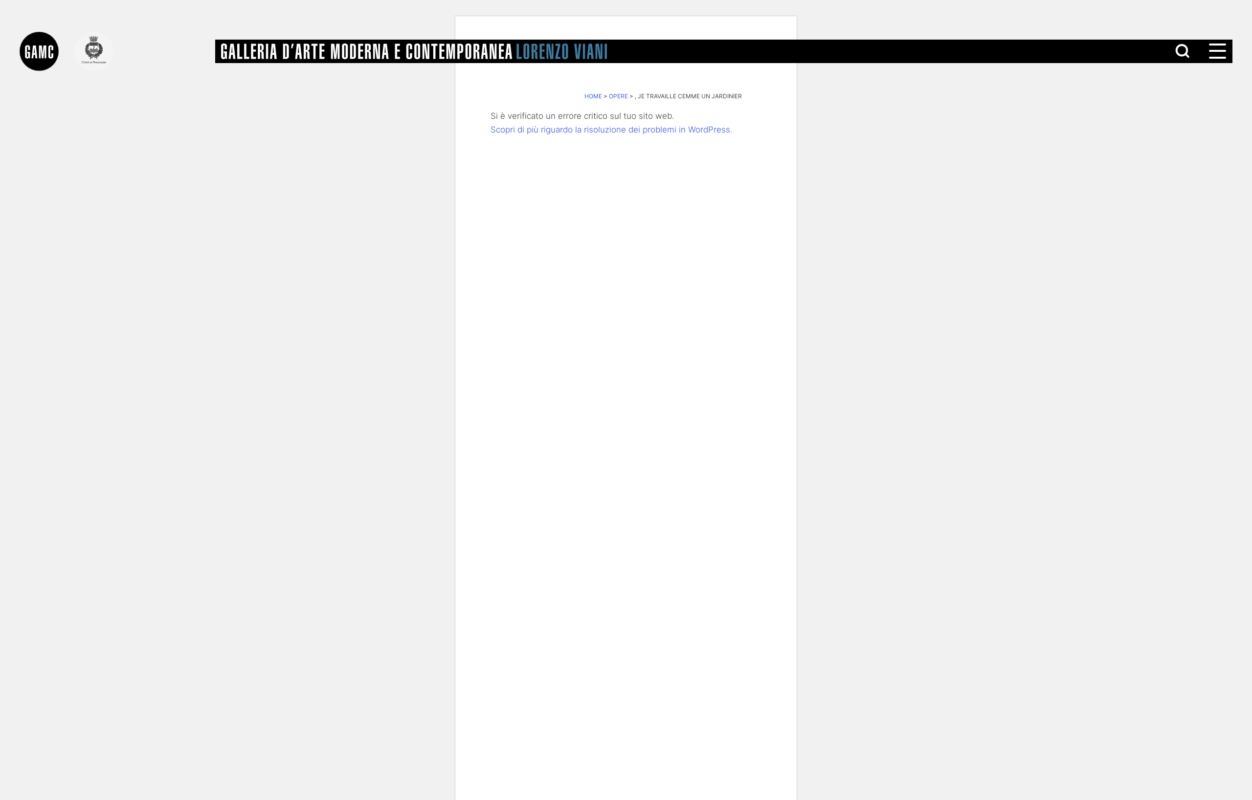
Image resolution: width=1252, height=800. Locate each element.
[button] (1216, 51)
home (593, 96)
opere (618, 96)
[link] (47, 51)
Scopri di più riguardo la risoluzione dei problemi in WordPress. (612, 129)
